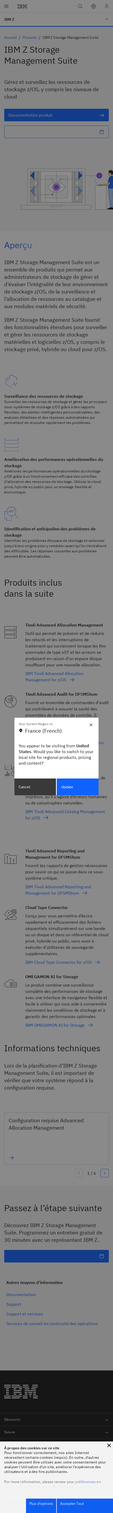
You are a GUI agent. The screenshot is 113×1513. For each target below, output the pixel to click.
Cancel (24, 787)
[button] (109, 1445)
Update (67, 787)
